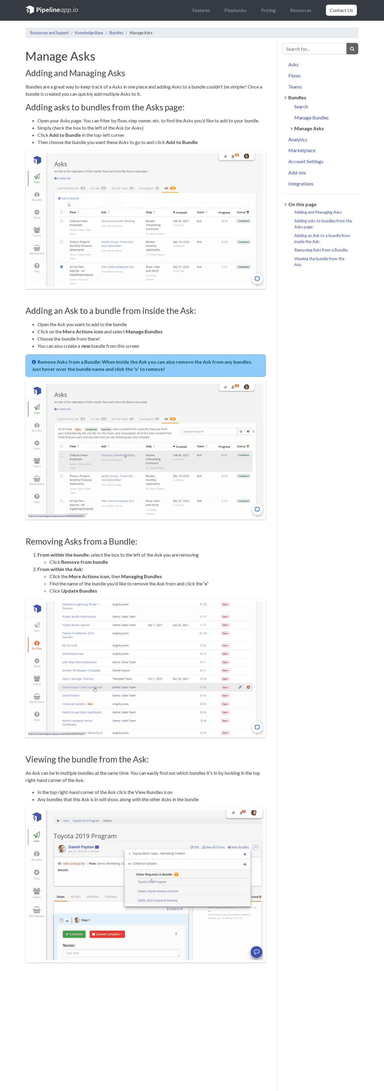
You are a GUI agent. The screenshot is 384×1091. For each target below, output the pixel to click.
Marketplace (301, 150)
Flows (294, 75)
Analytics (298, 139)
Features (201, 10)
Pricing (268, 10)
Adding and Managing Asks (318, 212)
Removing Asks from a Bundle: (321, 250)
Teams (295, 86)
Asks (293, 65)
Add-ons (297, 172)
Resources (300, 10)
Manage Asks (309, 128)
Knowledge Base (89, 32)
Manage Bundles (311, 117)
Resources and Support (49, 32)
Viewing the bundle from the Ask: (319, 261)
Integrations (301, 183)
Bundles (116, 32)
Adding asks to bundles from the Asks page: (323, 223)
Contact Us (341, 10)
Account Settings (305, 161)
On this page (302, 204)
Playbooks (235, 10)
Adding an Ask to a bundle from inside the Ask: (322, 238)
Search (301, 106)
